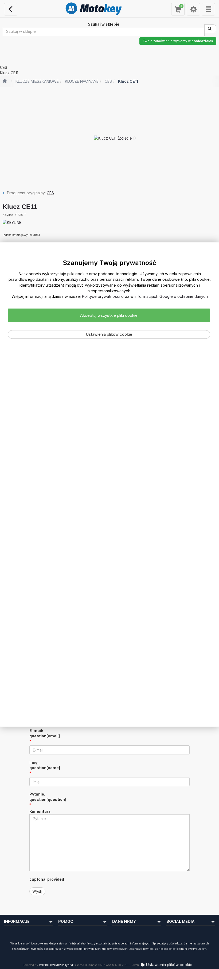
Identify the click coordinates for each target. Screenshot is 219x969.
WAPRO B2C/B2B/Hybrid (56, 965)
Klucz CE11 (128, 81)
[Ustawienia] (193, 9)
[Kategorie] (208, 9)
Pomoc (65, 921)
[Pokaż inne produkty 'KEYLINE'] (12, 222)
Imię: (44, 765)
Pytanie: (47, 797)
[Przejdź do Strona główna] (4, 81)
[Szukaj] (210, 28)
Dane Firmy (124, 921)
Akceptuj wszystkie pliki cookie (109, 315)
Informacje (17, 921)
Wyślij (37, 891)
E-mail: (44, 733)
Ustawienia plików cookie (109, 334)
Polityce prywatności (101, 296)
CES (108, 81)
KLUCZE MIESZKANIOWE (37, 81)
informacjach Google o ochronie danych (171, 296)
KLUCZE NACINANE (82, 81)
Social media (180, 921)
